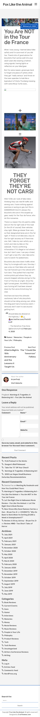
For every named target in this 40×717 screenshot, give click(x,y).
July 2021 (8, 535)
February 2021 (10, 541)
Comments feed (11, 670)
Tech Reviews (10, 645)
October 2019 (10, 578)
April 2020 (8, 558)
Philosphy (18, 340)
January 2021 (10, 545)
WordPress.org (10, 674)
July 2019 (8, 587)
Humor (9, 337)
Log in (6, 664)
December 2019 (10, 571)
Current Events (10, 606)
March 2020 (9, 561)
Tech (6, 642)
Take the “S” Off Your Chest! (16, 468)
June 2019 (8, 591)
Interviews (8, 616)
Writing (7, 655)
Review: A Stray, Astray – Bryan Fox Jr (20, 521)
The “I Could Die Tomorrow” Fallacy (28, 353)
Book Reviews (10, 602)
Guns (6, 609)
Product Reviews (11, 639)
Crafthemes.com (24, 714)
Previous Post (9, 347)
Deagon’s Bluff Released (15, 464)
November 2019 (10, 574)
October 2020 (10, 551)
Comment (6, 413)
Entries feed (9, 667)
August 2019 (9, 584)
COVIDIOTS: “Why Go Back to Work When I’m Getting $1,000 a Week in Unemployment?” (19, 515)
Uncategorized (10, 649)
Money (7, 622)
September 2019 (11, 581)
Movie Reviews (10, 626)
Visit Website (16, 383)
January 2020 (10, 568)
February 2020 (10, 564)
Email (23, 421)
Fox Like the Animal (17, 4)
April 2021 (8, 538)
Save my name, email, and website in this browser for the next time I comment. (19, 444)
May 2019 (8, 594)
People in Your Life (12, 632)
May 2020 (8, 554)
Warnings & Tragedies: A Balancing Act (21, 471)
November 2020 (11, 548)
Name (23, 413)
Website (23, 430)
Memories (18, 337)
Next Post (32, 347)
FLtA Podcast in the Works (16, 461)
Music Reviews (10, 629)
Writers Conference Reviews (16, 652)
